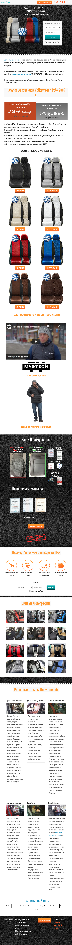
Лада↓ (13, 906)
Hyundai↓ (8, 906)
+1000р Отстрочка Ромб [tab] (20, 110)
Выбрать (51, 587)
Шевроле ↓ (55, 906)
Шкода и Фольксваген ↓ (45, 906)
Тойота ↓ (36, 910)
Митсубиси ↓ (63, 906)
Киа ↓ (24, 906)
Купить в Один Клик (46, 2)
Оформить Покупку (36, 526)
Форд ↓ (29, 906)
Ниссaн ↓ (36, 906)
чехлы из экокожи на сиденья (21, 74)
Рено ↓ (19, 906)
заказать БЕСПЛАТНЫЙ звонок (58, 925)
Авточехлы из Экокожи (11, 60)
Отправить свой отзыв (36, 900)
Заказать (52, 37)
